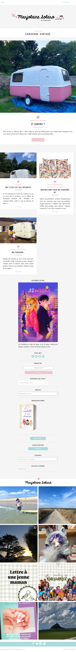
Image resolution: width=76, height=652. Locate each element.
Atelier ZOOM (22, 469)
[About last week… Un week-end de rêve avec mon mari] (57, 621)
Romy (24, 649)
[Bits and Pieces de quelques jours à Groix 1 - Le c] (19, 543)
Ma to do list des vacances (18, 187)
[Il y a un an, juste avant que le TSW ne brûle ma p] (19, 505)
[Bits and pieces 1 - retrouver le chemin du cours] (57, 505)
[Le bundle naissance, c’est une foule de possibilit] (57, 582)
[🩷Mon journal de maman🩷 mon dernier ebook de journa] (19, 621)
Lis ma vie (18, 184)
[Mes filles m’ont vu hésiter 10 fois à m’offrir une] (57, 543)
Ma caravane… (18, 252)
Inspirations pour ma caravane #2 (55, 191)
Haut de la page (69, 649)
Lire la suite (18, 206)
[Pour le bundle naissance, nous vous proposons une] (19, 582)
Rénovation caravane (38, 120)
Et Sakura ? (38, 124)
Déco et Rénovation (55, 184)
